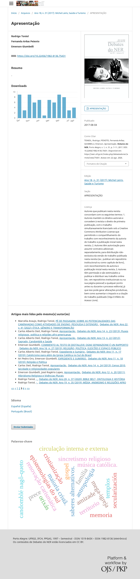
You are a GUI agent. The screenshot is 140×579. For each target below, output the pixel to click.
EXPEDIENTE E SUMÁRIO (72, 358)
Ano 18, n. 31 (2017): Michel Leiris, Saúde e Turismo (60, 13)
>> (28, 388)
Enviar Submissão (23, 426)
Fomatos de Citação (97, 163)
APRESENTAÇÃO (97, 108)
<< (12, 388)
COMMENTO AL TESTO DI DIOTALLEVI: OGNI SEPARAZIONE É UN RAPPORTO (84, 344)
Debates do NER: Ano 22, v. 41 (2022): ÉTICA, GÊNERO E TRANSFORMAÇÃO (73, 326)
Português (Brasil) (21, 411)
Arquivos (25, 13)
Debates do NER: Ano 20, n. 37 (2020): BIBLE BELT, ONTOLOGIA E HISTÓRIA (82, 379)
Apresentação (67, 331)
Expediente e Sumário (72, 351)
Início (14, 13)
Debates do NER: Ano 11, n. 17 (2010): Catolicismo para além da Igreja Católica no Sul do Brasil (69, 353)
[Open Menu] (11, 3)
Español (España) (21, 406)
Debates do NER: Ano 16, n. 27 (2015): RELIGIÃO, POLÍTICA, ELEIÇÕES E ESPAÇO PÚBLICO (70, 348)
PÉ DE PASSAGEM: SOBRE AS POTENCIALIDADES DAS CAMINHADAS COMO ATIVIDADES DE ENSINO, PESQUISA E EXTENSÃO (66, 322)
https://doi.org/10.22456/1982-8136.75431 (41, 55)
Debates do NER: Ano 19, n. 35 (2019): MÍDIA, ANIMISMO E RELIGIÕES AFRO (82, 382)
